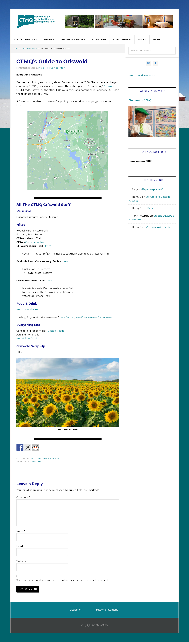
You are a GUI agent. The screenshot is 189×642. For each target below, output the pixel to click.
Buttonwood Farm (27, 309)
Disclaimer (76, 609)
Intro (48, 246)
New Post (55, 458)
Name (20, 531)
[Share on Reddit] (35, 447)
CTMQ (35, 21)
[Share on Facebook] (19, 447)
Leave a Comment (56, 68)
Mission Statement (107, 609)
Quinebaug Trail (35, 242)
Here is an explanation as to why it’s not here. (85, 317)
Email (20, 546)
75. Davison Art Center (159, 227)
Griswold (109, 86)
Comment (23, 497)
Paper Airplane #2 (153, 189)
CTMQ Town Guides (30, 48)
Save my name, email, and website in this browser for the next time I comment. (62, 580)
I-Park (149, 208)
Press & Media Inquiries (141, 75)
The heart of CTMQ (139, 100)
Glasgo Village (56, 330)
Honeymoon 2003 (140, 161)
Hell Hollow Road (26, 338)
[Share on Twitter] (27, 447)
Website (21, 561)
